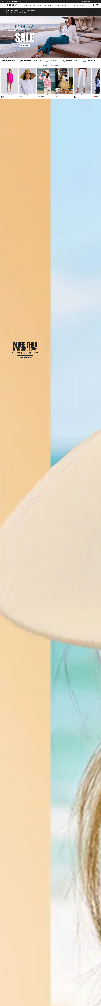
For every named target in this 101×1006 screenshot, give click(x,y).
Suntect (20, 1)
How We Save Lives (88, 1)
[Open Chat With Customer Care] (97, 1)
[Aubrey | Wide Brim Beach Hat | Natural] (27, 81)
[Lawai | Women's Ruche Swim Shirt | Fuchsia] (9, 81)
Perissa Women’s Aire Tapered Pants (81, 95)
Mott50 (25, 1)
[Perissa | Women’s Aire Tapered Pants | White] (82, 81)
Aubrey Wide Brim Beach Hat (26, 94)
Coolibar (14, 1)
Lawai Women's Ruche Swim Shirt (8, 95)
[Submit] (74, 5)
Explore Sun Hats (25, 357)
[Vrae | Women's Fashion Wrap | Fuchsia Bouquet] (46, 81)
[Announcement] (52, 1)
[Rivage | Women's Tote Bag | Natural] (64, 81)
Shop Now (90, 11)
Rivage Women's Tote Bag (62, 94)
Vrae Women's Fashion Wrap (44, 94)
